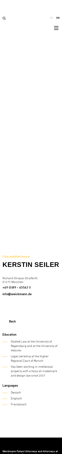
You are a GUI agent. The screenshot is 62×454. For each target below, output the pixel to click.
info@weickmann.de (17, 294)
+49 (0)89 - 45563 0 (16, 287)
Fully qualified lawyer (16, 256)
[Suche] (4, 18)
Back (12, 321)
